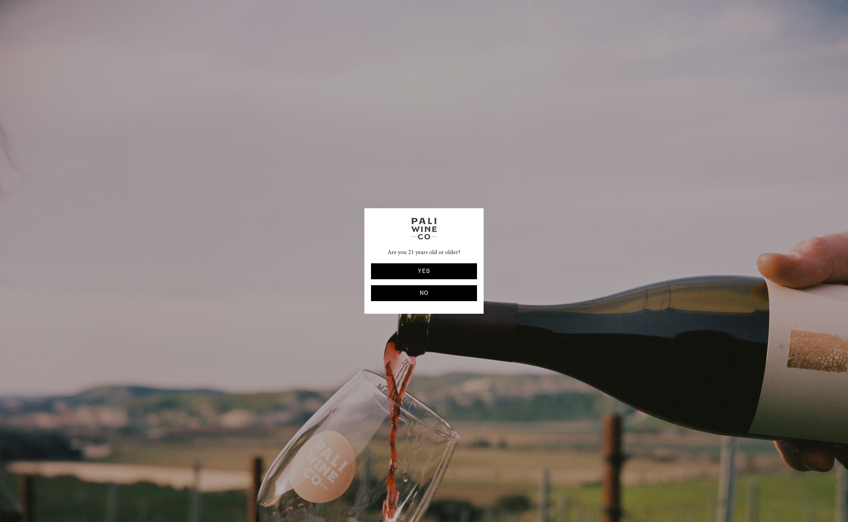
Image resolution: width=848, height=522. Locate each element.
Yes (424, 271)
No (424, 293)
